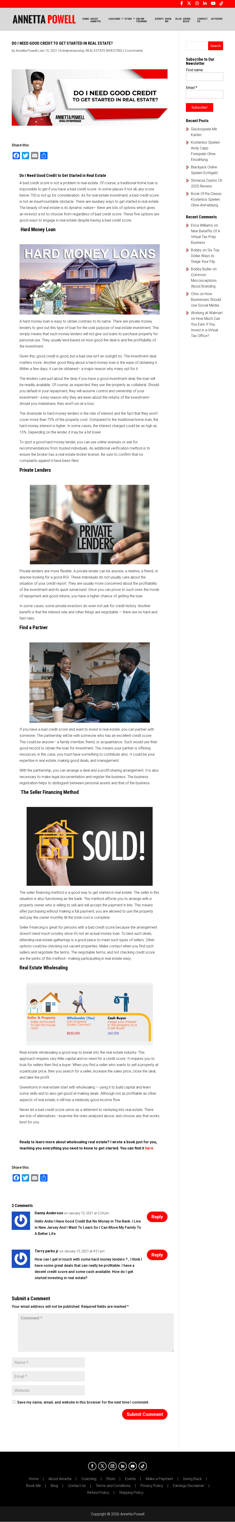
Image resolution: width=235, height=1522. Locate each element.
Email (191, 87)
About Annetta (59, 1479)
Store (110, 1479)
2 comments (133, 50)
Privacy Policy (151, 1485)
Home (85, 18)
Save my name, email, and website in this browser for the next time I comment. (83, 1402)
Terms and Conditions (113, 1485)
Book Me (33, 1485)
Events (130, 1479)
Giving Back (192, 1479)
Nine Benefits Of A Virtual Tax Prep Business (205, 237)
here (149, 1148)
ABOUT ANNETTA (95, 20)
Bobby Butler (201, 269)
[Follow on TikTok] (143, 1466)
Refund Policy (98, 1492)
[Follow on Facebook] (92, 1466)
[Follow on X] (102, 1466)
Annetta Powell (26, 50)
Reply (157, 1217)
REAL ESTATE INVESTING (104, 50)
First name (194, 70)
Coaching (88, 1479)
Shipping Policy (131, 1492)
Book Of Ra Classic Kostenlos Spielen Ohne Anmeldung (206, 199)
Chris (195, 294)
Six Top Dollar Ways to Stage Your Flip (205, 256)
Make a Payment (159, 1479)
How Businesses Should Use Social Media (206, 299)
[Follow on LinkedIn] (122, 1466)
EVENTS (159, 18)
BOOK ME (168, 20)
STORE (128, 18)
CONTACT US (202, 20)
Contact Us (77, 1485)
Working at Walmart (207, 313)
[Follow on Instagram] (112, 1466)
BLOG (178, 18)
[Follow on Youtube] (133, 1466)
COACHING (114, 18)
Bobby (196, 250)
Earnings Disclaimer (188, 1485)
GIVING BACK (186, 20)
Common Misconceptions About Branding (204, 280)
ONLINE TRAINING (141, 20)
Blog (54, 1485)
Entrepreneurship (72, 50)
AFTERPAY (217, 18)
